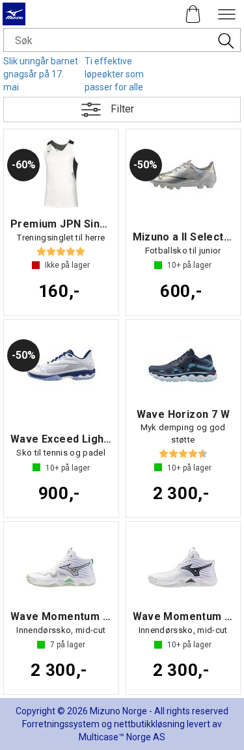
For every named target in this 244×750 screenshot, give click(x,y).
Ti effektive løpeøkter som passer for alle (114, 74)
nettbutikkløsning (149, 724)
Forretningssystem (61, 724)
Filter (122, 109)
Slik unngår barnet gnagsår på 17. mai (40, 74)
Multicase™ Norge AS (122, 737)
